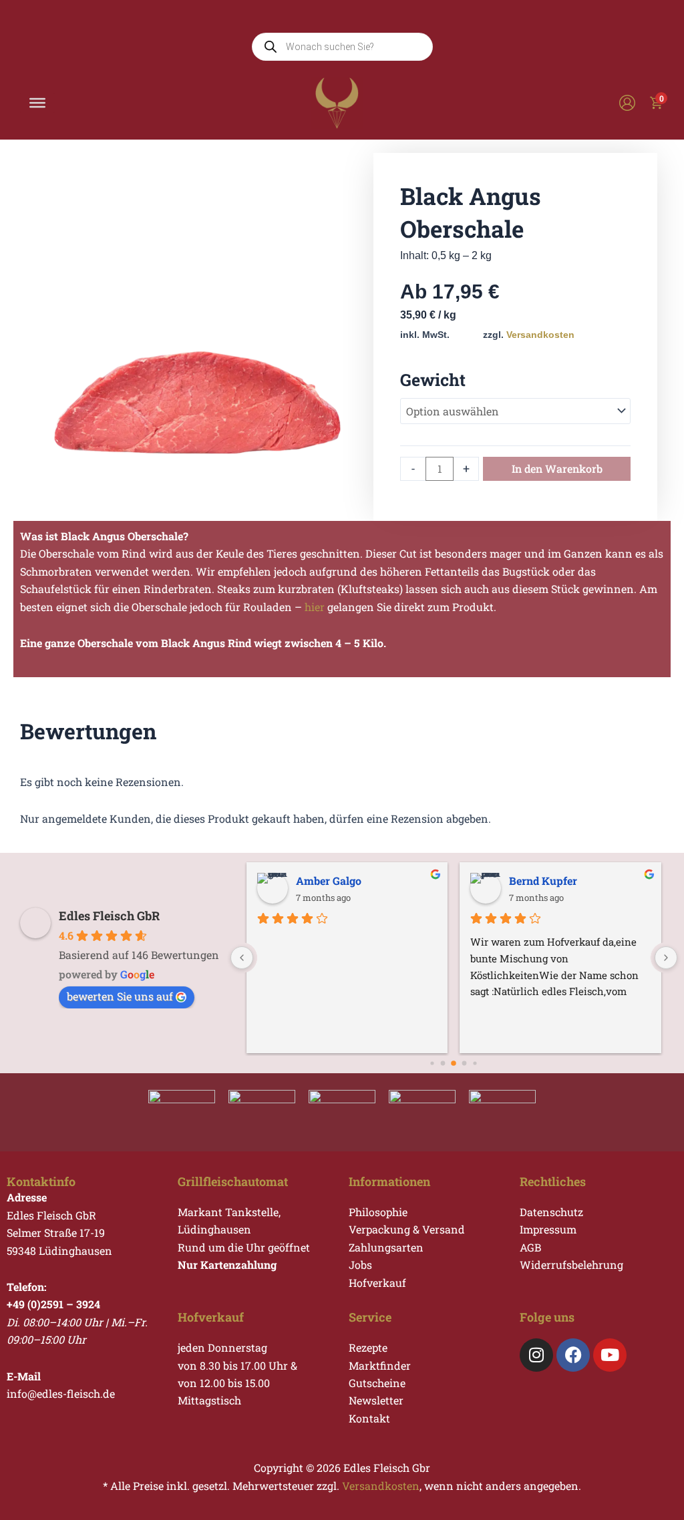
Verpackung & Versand (407, 1229)
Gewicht (433, 380)
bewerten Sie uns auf (120, 996)
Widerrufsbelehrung (571, 1265)
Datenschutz (551, 1212)
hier (315, 607)
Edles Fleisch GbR (109, 916)
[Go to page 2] (443, 1063)
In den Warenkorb (557, 468)
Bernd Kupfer (543, 881)
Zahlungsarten (386, 1247)
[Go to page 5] (475, 1063)
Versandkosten (540, 334)
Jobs (360, 1265)
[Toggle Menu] (37, 103)
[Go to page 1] (432, 1063)
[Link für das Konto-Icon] (627, 103)
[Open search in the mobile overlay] (342, 47)
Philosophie (378, 1212)
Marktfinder (380, 1365)
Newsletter (376, 1400)
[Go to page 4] (464, 1063)
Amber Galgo (328, 881)
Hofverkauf (377, 1283)
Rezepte (368, 1347)
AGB (530, 1247)
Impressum (548, 1229)
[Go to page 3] (454, 1063)
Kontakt (369, 1418)
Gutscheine (377, 1383)
